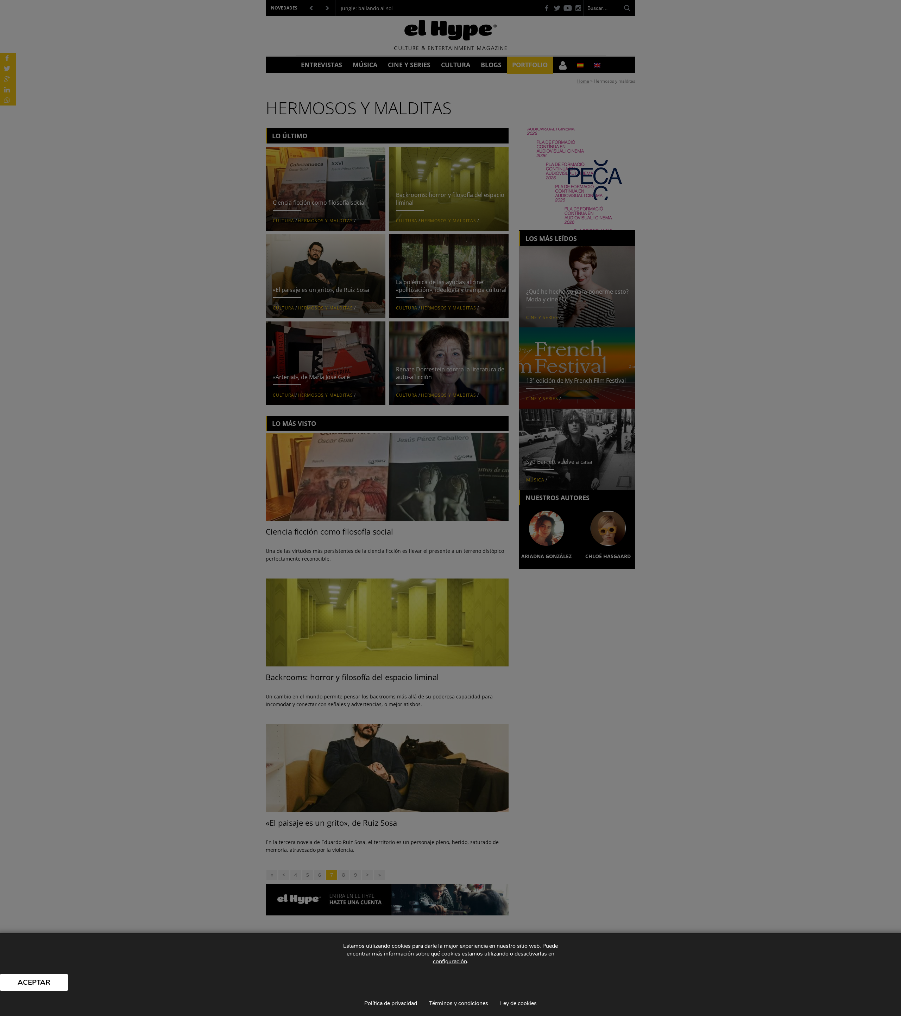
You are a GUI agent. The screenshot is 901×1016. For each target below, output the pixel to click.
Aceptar (34, 982)
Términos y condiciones (458, 1003)
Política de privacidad (390, 1003)
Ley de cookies (518, 1003)
